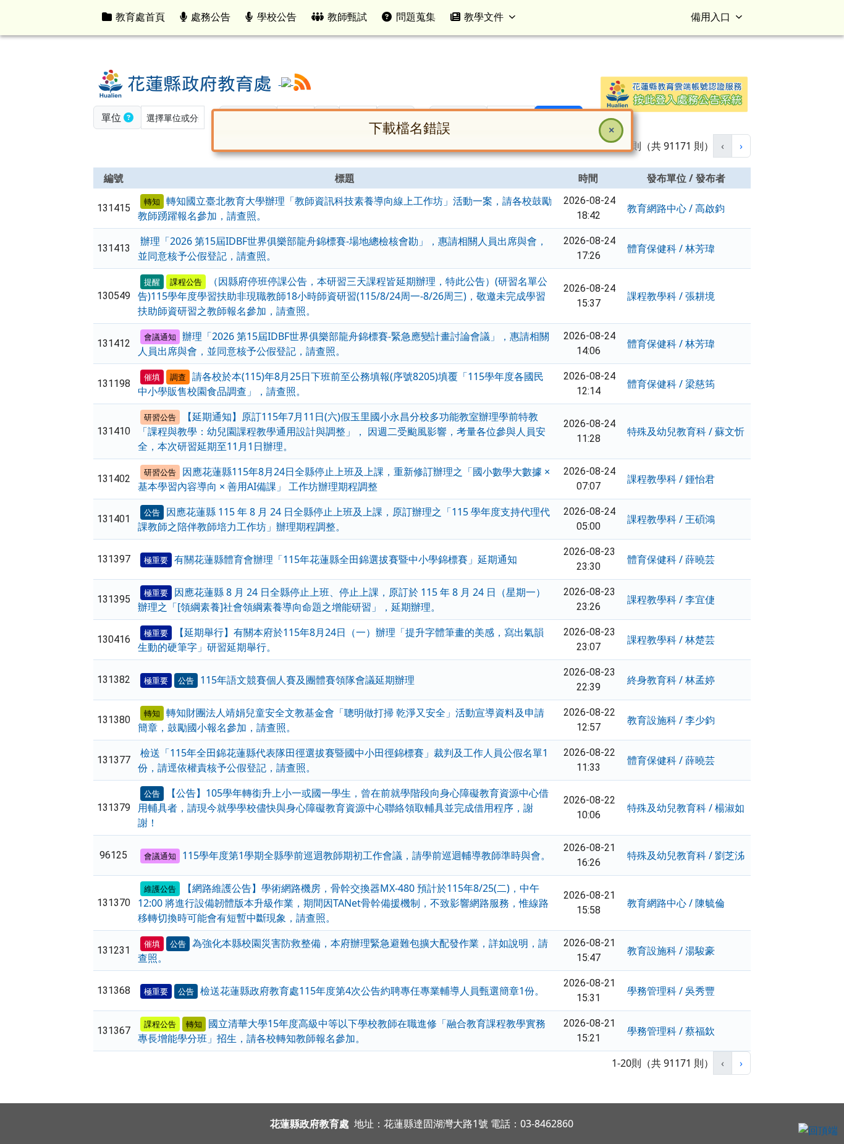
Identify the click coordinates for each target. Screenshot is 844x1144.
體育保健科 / (656, 248)
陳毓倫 (710, 903)
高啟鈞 (710, 208)
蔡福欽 (700, 1031)
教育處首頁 (140, 16)
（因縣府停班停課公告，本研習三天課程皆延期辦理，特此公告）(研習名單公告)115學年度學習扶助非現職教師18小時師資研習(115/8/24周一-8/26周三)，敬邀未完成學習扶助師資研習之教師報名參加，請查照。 (342, 296)
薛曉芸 (700, 559)
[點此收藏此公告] (139, 201)
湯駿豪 (700, 950)
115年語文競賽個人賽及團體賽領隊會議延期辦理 (307, 680)
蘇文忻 (730, 431)
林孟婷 (700, 680)
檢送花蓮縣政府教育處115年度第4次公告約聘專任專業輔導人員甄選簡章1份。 (372, 991)
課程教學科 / (656, 296)
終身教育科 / (656, 680)
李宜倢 (700, 599)
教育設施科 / (656, 720)
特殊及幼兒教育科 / (671, 431)
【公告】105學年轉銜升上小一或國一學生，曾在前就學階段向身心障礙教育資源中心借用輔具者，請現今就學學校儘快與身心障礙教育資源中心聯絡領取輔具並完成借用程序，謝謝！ (343, 807)
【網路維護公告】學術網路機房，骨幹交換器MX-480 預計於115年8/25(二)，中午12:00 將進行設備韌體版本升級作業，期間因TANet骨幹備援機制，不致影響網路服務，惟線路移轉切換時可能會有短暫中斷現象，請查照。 (343, 903)
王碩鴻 (700, 519)
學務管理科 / (656, 991)
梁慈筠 (700, 384)
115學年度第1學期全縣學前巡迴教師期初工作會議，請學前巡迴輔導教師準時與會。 (366, 855)
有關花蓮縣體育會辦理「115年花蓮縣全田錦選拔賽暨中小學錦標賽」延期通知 (345, 559)
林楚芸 (700, 639)
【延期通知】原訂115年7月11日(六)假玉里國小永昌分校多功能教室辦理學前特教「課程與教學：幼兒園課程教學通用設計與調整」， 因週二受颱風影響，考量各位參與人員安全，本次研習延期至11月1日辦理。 (342, 431)
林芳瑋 (700, 248)
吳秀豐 (700, 991)
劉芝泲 (730, 855)
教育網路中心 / (661, 208)
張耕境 (700, 296)
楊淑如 (730, 808)
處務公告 (210, 16)
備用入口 (710, 16)
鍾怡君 (700, 479)
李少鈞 (700, 720)
